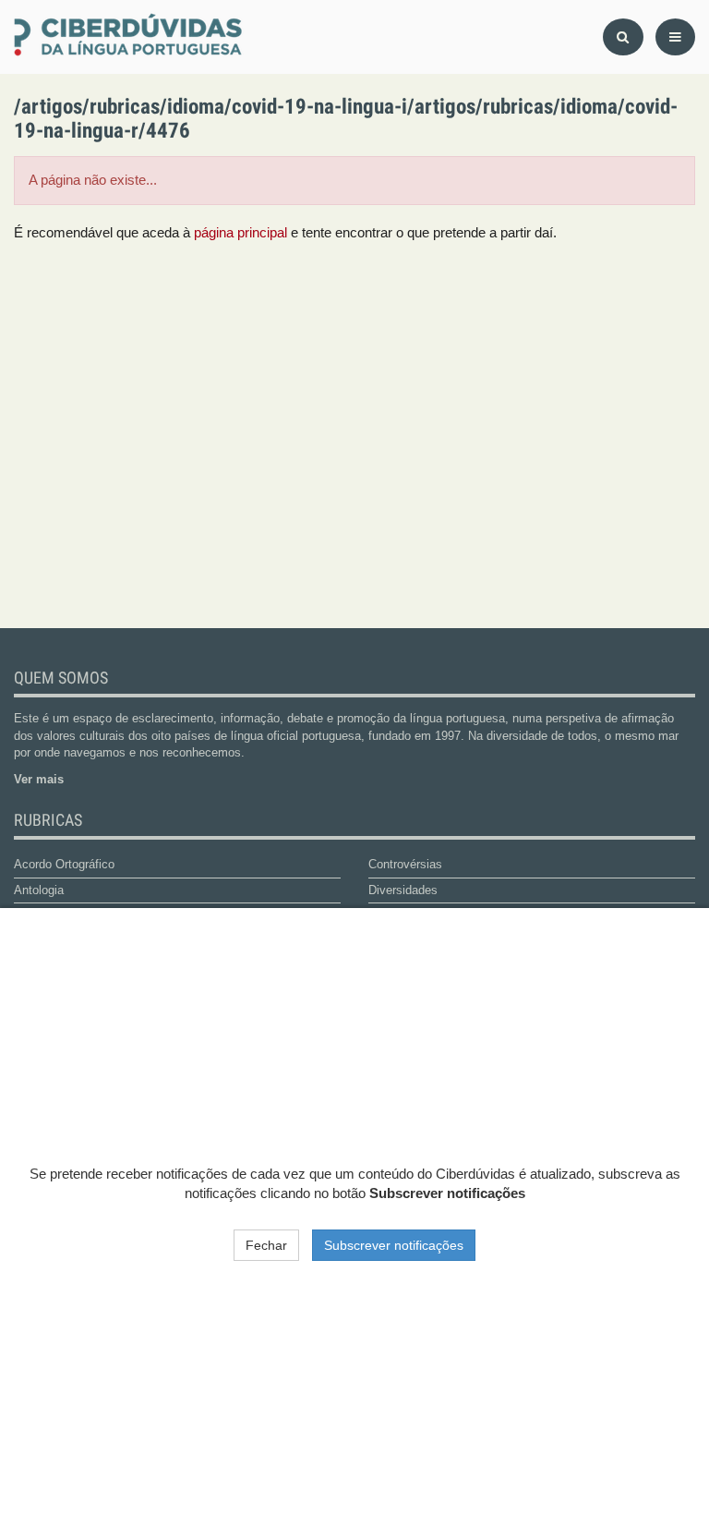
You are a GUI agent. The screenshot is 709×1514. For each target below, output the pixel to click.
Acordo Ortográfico (64, 864)
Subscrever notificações (393, 1245)
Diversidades (403, 890)
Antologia (39, 890)
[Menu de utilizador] (675, 36)
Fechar (266, 1245)
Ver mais (39, 779)
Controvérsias (405, 864)
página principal (240, 232)
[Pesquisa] (623, 36)
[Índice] (236, 37)
